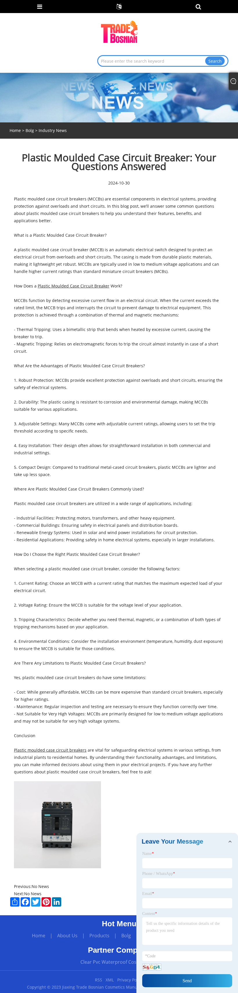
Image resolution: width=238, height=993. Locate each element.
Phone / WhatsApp (158, 873)
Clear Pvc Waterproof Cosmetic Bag (119, 962)
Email (148, 893)
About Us (67, 935)
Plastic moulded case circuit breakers (50, 750)
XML (110, 980)
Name (148, 853)
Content (149, 913)
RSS (98, 980)
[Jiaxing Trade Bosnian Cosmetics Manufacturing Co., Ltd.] (119, 31)
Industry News (53, 130)
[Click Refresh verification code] (151, 967)
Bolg (30, 130)
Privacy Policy (130, 980)
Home (38, 935)
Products (99, 935)
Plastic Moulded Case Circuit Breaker (73, 286)
